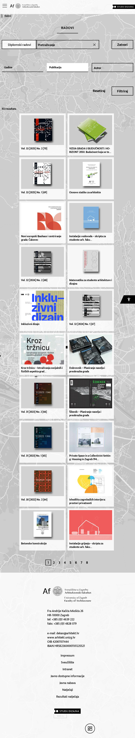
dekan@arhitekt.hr (67, 633)
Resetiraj (99, 91)
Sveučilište (67, 662)
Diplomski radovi (19, 44)
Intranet (67, 669)
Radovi (8, 15)
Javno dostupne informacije (67, 676)
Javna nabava (67, 683)
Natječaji (67, 690)
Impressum (67, 655)
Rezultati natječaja (67, 697)
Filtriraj (122, 91)
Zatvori (122, 44)
